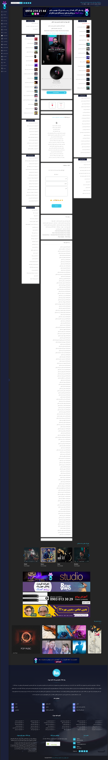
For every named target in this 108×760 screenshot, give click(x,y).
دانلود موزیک (53, 221)
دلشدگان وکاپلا (36, 215)
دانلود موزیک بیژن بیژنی (97, 724)
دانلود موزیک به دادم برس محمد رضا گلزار (32, 125)
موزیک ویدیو (15, 652)
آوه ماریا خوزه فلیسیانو (35, 244)
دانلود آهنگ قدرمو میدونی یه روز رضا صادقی (63, 367)
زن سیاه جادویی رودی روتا (34, 235)
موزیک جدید (17, 748)
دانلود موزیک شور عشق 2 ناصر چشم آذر (33, 178)
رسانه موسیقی (34, 745)
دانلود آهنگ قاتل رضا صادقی (65, 323)
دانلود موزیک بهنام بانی (34, 722)
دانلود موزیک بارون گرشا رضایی (34, 134)
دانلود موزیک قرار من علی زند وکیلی (33, 123)
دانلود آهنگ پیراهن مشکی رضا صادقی (63, 403)
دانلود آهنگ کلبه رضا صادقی (65, 264)
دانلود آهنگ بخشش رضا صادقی (64, 388)
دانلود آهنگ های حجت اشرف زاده (85, 141)
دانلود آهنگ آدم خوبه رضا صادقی (64, 484)
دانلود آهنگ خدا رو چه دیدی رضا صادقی (63, 424)
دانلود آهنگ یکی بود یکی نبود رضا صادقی (63, 418)
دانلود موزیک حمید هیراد (81, 729)
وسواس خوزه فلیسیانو (35, 241)
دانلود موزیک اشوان (82, 728)
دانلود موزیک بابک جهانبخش (50, 728)
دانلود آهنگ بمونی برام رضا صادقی (64, 253)
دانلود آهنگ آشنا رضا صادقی (65, 386)
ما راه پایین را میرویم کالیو (34, 238)
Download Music (56, 92)
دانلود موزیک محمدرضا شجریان (80, 724)
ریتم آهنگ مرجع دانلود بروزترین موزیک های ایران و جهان (90, 2)
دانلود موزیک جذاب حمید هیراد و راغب (29, 86)
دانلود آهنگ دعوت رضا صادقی (65, 325)
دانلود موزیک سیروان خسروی (65, 721)
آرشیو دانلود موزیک (56, 716)
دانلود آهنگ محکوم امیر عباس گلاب (81, 75)
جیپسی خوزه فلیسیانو (35, 227)
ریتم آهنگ (58, 227)
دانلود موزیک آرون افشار (34, 729)
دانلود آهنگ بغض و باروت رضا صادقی (64, 530)
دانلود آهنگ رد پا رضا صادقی (65, 321)
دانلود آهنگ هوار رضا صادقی (65, 268)
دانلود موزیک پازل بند (82, 722)
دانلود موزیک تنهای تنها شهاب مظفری (33, 137)
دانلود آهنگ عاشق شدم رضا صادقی (64, 479)
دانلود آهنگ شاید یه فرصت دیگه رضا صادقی (63, 352)
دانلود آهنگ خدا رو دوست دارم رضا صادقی (63, 359)
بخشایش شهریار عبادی (35, 210)
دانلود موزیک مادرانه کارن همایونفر (33, 183)
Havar (58, 564)
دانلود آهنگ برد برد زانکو (83, 61)
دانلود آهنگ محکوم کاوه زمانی (82, 83)
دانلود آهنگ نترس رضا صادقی (65, 452)
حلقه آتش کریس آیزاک (35, 255)
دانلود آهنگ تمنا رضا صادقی (65, 380)
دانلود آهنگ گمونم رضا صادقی (65, 338)
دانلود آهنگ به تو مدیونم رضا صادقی (64, 331)
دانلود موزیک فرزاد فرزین (19, 722)
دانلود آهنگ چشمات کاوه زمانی (82, 48)
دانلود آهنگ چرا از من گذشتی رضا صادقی (63, 399)
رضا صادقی (55, 223)
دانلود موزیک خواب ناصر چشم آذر (33, 180)
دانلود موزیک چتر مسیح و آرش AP (29, 56)
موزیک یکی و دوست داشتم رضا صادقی (64, 223)
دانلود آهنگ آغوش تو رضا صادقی (64, 422)
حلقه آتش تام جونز (35, 230)
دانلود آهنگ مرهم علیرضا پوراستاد (82, 66)
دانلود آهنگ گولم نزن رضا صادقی (64, 278)
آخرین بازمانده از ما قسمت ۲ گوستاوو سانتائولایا (32, 224)
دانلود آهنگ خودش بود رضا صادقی (64, 507)
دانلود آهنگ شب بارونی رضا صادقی (64, 496)
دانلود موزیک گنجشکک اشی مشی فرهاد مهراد (32, 195)
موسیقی (47, 707)
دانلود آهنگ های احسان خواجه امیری (85, 132)
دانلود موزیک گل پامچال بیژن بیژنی (33, 200)
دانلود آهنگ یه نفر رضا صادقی (65, 454)
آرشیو (75, 652)
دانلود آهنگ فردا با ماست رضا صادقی (64, 369)
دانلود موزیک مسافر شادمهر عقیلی (33, 172)
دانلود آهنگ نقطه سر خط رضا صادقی (64, 405)
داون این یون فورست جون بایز (34, 278)
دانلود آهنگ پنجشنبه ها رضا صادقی (64, 490)
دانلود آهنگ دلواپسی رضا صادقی (64, 475)
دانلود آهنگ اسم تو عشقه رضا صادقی (64, 272)
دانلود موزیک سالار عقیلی (34, 724)
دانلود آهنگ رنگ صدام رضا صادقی (64, 458)
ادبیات (16, 704)
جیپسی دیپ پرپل (35, 253)
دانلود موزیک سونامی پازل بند (30, 78)
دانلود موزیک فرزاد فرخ (66, 726)
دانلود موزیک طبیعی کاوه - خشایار (30, 65)
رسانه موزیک (17, 743)
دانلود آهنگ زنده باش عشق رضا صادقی (63, 416)
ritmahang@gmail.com (81, 744)
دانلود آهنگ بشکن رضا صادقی (65, 503)
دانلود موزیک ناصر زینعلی (19, 729)
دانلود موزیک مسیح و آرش (34, 728)
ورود (87, 4)
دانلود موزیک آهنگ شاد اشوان (30, 52)
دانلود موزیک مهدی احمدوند (96, 726)
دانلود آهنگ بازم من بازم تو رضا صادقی (63, 289)
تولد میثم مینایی (88, 187)
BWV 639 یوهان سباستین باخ (34, 267)
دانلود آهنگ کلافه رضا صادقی (65, 467)
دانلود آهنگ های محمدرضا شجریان (85, 152)
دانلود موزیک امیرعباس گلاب (49, 729)
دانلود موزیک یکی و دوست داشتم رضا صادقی (63, 221)
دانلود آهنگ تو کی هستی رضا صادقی (64, 251)
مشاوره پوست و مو (35, 29)
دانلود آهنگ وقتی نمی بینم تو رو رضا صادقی (63, 274)
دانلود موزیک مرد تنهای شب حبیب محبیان (32, 192)
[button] (89, 555)
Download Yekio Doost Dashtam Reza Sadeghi (60, 234)
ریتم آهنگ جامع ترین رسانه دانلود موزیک (56, 680)
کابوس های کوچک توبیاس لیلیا (34, 261)
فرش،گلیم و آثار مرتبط (80, 710)
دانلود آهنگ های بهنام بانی (86, 129)
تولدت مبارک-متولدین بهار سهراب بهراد (85, 176)
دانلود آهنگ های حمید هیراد (86, 149)
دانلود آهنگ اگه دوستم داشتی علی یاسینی (81, 79)
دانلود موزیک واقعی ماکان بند (30, 43)
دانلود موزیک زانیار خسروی (50, 724)
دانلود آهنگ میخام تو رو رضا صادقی (64, 431)
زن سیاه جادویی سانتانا (35, 233)
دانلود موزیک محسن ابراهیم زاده (49, 722)
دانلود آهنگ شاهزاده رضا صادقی (64, 420)
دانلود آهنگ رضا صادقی (66, 229)
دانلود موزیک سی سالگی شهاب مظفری (33, 148)
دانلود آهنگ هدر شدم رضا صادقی (64, 365)
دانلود (35, 743)
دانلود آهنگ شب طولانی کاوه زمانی (81, 27)
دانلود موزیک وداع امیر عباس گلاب (33, 140)
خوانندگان (91, 652)
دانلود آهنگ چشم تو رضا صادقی (64, 287)
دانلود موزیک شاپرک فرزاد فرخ (30, 91)
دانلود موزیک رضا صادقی (19, 721)
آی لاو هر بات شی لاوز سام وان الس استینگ (32, 273)
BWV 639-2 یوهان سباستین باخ (33, 264)
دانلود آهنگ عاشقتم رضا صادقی (65, 446)
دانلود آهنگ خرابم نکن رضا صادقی (64, 297)
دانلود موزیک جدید (67, 227)
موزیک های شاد (46, 653)
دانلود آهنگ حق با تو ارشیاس (82, 70)
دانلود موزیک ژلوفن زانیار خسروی (30, 60)
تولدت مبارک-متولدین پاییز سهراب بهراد (85, 170)
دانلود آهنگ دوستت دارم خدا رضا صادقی (63, 450)
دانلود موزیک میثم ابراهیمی (81, 726)
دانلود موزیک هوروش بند (50, 721)
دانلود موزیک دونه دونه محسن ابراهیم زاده (29, 113)
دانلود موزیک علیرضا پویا (34, 726)
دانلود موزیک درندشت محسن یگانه (33, 158)
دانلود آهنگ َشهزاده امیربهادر (82, 40)
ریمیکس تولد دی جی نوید (86, 184)
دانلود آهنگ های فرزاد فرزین (86, 126)
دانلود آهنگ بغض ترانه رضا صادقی (64, 395)
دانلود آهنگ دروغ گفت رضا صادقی (64, 302)
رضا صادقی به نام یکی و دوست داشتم (54, 26)
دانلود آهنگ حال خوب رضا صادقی (64, 317)
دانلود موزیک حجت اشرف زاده (96, 729)
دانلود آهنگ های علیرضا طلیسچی (85, 144)
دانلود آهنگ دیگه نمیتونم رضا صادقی (64, 372)
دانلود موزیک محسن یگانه (19, 724)
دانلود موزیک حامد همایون (34, 721)
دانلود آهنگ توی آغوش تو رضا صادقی (63, 505)
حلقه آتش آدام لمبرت (35, 258)
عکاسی (77, 704)
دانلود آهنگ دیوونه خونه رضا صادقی (64, 336)
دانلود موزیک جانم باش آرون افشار (30, 108)
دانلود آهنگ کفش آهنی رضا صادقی (64, 443)
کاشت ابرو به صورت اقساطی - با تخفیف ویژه (32, 26)
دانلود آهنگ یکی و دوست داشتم (50, 227)
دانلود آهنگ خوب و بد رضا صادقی (64, 295)
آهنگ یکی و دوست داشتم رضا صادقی (50, 225)
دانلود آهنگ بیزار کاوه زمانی (82, 31)
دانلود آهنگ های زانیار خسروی (86, 103)
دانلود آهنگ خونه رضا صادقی (65, 397)
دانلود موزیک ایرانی (59, 229)
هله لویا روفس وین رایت (35, 270)
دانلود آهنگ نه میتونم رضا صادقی (64, 522)
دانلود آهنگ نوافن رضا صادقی (65, 247)
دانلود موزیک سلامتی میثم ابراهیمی (30, 47)
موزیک (62, 227)
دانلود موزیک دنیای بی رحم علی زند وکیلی (32, 143)
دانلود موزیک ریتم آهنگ (32, 750)
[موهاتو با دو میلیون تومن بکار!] (56, 610)
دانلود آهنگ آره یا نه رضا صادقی (65, 534)
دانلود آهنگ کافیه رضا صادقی (65, 509)
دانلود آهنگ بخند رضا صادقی (65, 441)
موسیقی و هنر (56, 698)
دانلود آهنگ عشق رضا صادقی (65, 528)
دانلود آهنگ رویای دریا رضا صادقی (64, 412)
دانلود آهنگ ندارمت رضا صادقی (65, 460)
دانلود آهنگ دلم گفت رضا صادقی (64, 306)
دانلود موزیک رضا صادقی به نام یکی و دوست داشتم (61, 22)
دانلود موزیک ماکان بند (66, 724)
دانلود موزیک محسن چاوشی (81, 721)
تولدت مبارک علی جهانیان (86, 190)
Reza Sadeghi (61, 236)
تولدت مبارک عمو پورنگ (87, 164)
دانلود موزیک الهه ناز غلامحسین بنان (33, 198)
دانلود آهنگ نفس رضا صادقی (65, 344)
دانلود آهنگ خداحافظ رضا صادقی (64, 249)
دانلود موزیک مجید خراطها (66, 722)
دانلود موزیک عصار (98, 722)
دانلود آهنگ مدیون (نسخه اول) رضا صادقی (63, 348)
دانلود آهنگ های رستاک (86, 109)
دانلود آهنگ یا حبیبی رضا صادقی (64, 515)
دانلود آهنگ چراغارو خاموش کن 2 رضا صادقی (62, 312)
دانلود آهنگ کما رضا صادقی (65, 276)
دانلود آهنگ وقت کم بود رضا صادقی (64, 492)
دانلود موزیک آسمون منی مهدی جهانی (29, 69)
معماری (16, 707)
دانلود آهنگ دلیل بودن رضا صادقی (64, 308)
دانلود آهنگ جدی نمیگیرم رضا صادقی (64, 494)
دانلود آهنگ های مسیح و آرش (86, 118)
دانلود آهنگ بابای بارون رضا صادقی (64, 384)
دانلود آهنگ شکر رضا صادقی (65, 314)
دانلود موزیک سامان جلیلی (66, 728)
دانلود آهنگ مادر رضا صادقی (65, 262)
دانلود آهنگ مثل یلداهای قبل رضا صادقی (63, 488)
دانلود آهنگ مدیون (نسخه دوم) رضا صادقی (63, 342)
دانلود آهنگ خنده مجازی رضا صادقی (64, 532)
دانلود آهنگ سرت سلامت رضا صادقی (64, 293)
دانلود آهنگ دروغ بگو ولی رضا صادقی (64, 435)
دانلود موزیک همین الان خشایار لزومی (29, 82)
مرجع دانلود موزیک (14, 745)
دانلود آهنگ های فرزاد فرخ (86, 138)
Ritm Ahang (67, 236)
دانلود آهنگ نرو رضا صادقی (65, 355)
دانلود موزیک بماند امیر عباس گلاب (33, 146)
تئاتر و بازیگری (48, 704)
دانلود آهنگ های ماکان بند (86, 112)
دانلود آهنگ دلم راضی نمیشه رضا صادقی (63, 283)
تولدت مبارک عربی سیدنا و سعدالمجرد (85, 161)
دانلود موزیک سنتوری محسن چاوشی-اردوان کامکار (31, 160)
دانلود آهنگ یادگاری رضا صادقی (65, 456)
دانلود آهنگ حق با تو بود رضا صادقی (64, 300)
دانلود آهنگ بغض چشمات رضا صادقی (63, 376)
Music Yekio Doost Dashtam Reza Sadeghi (61, 232)
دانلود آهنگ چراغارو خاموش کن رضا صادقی (63, 310)
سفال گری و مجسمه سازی (80, 707)
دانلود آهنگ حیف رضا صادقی (65, 471)
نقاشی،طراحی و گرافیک (50, 710)
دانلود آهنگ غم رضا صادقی (65, 270)
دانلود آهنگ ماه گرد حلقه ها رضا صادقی (63, 414)
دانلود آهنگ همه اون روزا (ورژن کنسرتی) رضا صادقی (61, 340)
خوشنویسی (17, 710)
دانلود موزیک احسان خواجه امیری (18, 728)
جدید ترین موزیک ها (62, 637)
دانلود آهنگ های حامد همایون (86, 146)
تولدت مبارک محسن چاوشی (86, 193)
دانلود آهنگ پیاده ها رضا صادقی (65, 255)
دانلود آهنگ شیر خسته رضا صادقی (64, 291)
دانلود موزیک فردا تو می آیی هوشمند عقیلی (32, 166)
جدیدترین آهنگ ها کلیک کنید (86, 23)
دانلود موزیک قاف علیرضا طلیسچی (33, 128)
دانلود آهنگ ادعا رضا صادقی (65, 448)
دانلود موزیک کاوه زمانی (19, 726)
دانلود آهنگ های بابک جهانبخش (85, 106)
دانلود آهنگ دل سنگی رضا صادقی (64, 281)
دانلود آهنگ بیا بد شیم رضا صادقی (64, 517)
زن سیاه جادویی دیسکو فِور (34, 250)
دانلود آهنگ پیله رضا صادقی (65, 433)
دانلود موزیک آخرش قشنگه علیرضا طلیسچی (28, 100)
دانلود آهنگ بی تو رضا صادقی (65, 477)
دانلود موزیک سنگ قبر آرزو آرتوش (33, 163)
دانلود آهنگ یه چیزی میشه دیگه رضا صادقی (63, 327)
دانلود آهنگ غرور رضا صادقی (65, 473)
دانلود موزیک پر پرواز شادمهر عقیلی (33, 186)
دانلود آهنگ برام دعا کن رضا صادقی (64, 407)
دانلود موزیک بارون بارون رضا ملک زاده (29, 39)
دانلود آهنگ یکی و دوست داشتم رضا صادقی (63, 225)
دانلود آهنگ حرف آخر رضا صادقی (64, 401)
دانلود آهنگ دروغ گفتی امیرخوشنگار (81, 88)
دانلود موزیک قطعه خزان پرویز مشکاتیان (33, 189)
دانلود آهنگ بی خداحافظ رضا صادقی (64, 378)
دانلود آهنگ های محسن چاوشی (85, 98)
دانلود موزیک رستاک (51, 726)
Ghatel (25, 564)
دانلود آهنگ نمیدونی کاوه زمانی (82, 53)
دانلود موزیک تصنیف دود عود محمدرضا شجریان (32, 169)
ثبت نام (83, 4)
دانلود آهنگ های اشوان (87, 135)
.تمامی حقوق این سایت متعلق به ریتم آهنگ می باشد (60, 758)
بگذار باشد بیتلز (36, 276)
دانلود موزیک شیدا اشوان (31, 104)
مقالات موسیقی (46, 637)
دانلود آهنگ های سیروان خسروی (85, 101)
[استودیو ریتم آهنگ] (56, 660)
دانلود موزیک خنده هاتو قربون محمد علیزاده (29, 95)
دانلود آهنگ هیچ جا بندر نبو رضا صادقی (63, 363)
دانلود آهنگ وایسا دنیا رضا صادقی (64, 350)
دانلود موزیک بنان (98, 721)
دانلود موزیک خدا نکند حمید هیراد (33, 131)
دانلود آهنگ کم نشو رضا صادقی (64, 361)
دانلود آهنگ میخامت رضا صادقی (64, 462)
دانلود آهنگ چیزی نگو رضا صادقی (64, 285)
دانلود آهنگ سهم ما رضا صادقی (65, 382)
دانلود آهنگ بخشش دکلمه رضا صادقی (63, 391)
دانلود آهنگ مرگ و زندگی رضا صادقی (64, 410)
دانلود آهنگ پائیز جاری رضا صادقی (64, 346)
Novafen (76, 564)
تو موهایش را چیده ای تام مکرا (34, 218)
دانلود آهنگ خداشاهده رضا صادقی (64, 498)
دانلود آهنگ (63, 26)
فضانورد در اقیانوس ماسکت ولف (34, 221)
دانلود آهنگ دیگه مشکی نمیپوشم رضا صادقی (62, 304)
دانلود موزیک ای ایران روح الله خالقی (33, 175)
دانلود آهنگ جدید (20, 745)
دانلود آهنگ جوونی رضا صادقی (65, 469)
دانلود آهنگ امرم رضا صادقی (65, 481)
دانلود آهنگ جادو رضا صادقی (65, 426)
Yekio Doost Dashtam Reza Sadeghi (62, 230)
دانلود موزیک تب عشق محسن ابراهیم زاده (29, 73)
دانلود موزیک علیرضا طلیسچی (96, 728)
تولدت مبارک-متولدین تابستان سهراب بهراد (84, 173)
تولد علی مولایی (88, 181)
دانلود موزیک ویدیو (33, 748)
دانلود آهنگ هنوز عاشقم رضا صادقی (64, 393)
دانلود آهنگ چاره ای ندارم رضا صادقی (64, 374)
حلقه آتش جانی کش (35, 247)
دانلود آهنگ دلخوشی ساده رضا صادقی (64, 333)
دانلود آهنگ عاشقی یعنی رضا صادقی (64, 526)
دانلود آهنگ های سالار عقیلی (86, 121)
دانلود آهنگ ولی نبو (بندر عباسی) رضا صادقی (62, 437)
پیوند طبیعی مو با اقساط (35, 23)
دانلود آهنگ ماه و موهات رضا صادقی (64, 486)
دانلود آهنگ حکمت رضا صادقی (65, 266)
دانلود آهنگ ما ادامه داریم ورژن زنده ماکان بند (80, 57)
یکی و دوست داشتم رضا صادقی (56, 28)
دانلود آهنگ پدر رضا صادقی (65, 259)
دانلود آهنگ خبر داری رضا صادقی (64, 465)
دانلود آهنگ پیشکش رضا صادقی (64, 257)
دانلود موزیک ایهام (67, 729)
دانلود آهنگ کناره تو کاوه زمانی (82, 44)
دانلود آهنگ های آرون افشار (86, 115)
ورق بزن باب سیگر (35, 213)
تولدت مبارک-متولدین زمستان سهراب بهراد (84, 167)
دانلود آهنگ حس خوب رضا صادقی (64, 439)
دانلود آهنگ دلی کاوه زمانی (82, 35)
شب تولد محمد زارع (87, 179)
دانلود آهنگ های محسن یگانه (86, 123)
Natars (42, 564)
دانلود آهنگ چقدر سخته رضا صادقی (64, 513)
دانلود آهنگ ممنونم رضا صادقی (65, 357)
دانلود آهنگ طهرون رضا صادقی (65, 329)
